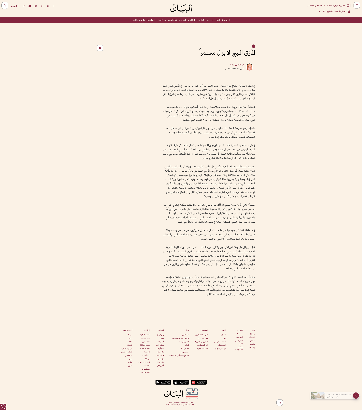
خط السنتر (160, 355)
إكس (253, 330)
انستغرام (252, 341)
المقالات (191, 20)
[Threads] (41, 6)
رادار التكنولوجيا (202, 345)
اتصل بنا (240, 330)
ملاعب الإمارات (145, 335)
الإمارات (201, 20)
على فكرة (160, 352)
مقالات (161, 338)
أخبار (218, 20)
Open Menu (357, 5)
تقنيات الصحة (203, 338)
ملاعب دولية (145, 342)
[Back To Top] (279, 402)
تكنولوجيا (151, 20)
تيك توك (252, 347)
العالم (187, 345)
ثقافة (130, 342)
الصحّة (129, 345)
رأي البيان (160, 335)
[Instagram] (36, 6)
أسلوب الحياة (127, 330)
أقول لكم (160, 366)
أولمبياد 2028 (145, 348)
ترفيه (130, 362)
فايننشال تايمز (138, 20)
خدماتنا (240, 334)
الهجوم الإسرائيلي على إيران (179, 355)
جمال (130, 338)
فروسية (147, 352)
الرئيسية (226, 20)
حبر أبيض (160, 348)
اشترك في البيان (239, 342)
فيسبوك (252, 337)
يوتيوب (252, 344)
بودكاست (162, 20)
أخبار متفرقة (145, 372)
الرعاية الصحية (126, 348)
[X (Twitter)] (48, 6)
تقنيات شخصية (202, 348)
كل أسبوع (160, 359)
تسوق (130, 366)
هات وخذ (160, 362)
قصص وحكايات (144, 362)
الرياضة (182, 20)
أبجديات (161, 342)
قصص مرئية (184, 348)
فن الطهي (128, 355)
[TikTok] (23, 6)
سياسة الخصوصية (239, 348)
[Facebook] (54, 6)
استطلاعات (146, 369)
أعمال (223, 335)
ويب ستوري (185, 352)
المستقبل (222, 345)
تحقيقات (147, 366)
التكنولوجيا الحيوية (201, 342)
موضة (130, 335)
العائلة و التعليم (126, 352)
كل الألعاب (146, 355)
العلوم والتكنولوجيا (201, 335)
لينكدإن (252, 334)
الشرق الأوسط (184, 342)
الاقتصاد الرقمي (220, 342)
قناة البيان (172, 20)
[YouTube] (29, 6)
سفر (130, 359)
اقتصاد (210, 20)
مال (224, 338)
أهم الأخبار (185, 335)
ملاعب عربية (145, 338)
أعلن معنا (239, 337)
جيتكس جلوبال (220, 348)
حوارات (147, 359)
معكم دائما (160, 345)
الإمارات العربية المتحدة (180, 338)
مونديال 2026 (145, 345)
